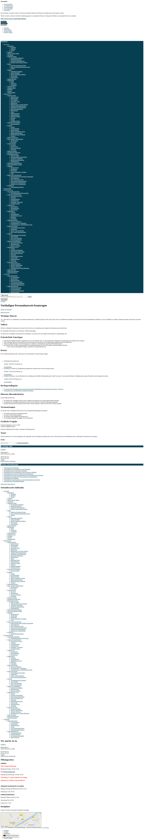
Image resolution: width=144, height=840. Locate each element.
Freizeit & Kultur (8, 190)
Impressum (7, 833)
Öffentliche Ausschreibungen (18, 107)
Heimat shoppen (15, 292)
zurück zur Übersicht (6, 309)
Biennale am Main (15, 245)
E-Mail (2, 460)
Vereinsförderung (15, 199)
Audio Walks (14, 257)
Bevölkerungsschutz (12, 154)
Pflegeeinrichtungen (12, 137)
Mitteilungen (14, 103)
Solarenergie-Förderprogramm (19, 181)
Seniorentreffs (14, 236)
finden (29, 296)
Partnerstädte (10, 80)
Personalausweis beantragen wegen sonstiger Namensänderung (20, 477)
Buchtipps (13, 217)
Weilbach (13, 49)
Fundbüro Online (15, 121)
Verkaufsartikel (11, 92)
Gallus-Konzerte (11, 269)
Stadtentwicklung (11, 56)
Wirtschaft (13, 149)
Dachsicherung (15, 167)
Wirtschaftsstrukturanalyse (17, 284)
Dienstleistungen (15, 115)
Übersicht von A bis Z (16, 196)
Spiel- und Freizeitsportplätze (18, 232)
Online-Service (15, 97)
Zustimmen (4, 23)
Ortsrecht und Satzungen (13, 122)
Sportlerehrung (14, 200)
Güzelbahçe (14, 85)
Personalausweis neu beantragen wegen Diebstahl (17, 469)
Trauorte (9, 91)
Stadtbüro (3, 449)
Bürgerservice (7, 94)
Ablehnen (3, 21)
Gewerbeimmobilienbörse (17, 283)
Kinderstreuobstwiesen (17, 256)
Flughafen (10, 166)
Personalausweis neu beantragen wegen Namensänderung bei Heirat (22, 480)
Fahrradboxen (14, 77)
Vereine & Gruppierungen (14, 194)
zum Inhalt (7, 10)
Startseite (6, 28)
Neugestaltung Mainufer (17, 58)
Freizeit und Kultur (16, 148)
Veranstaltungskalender (13, 191)
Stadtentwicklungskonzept (17, 61)
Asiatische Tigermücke (17, 158)
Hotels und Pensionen (13, 271)
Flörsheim (13, 47)
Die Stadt (6, 44)
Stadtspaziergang (11, 79)
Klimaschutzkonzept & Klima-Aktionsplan (22, 176)
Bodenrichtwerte (15, 280)
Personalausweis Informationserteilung (14, 481)
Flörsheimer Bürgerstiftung (14, 163)
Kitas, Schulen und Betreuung (15, 139)
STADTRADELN (12, 272)
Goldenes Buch (11, 88)
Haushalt (13, 118)
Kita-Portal (13, 142)
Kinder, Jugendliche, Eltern (18, 131)
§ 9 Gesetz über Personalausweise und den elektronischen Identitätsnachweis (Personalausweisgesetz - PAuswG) (33, 389)
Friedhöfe (9, 89)
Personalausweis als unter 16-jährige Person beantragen (18, 474)
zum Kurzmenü (8, 4)
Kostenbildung (8, 367)
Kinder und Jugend (12, 226)
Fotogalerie (14, 218)
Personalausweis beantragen (11, 468)
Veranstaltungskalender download (19, 193)
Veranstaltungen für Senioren (18, 235)
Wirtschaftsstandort (12, 275)
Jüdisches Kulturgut (12, 220)
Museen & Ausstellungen (14, 241)
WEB (2, 461)
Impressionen (14, 209)
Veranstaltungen (15, 178)
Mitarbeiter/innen (15, 113)
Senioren (13, 136)
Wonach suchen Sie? (6, 296)
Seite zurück (4, 484)
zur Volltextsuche (8, 5)
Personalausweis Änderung (11, 478)
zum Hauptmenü (8, 7)
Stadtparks (13, 254)
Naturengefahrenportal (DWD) (19, 157)
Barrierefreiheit (8, 31)
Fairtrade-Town (11, 86)
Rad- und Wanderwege (17, 253)
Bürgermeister (14, 110)
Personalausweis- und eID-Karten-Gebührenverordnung (19, 390)
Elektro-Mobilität (15, 73)
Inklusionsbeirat (15, 130)
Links (12, 173)
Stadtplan (9, 52)
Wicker (12, 50)
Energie (13, 127)
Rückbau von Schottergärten (18, 184)
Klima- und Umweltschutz (14, 175)
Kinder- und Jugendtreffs (17, 230)
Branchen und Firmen (16, 281)
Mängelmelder (14, 98)
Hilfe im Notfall (15, 155)
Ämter (12, 112)
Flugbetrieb (14, 170)
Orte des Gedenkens (16, 221)
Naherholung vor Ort (12, 247)
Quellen (13, 248)
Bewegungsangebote (16, 239)
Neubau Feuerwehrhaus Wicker (19, 62)
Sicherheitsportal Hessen (17, 187)
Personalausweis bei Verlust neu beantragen (15, 471)
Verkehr (9, 70)
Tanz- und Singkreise (16, 238)
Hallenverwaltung (15, 116)
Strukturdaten (14, 278)
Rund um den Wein (12, 262)
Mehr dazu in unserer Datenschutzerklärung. (13, 18)
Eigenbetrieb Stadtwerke (13, 152)
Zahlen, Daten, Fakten (13, 53)
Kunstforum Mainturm (16, 242)
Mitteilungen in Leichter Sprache (19, 104)
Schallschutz (14, 169)
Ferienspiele (14, 229)
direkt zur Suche (5, 312)
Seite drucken (11, 484)
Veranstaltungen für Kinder (18, 227)
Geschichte (10, 55)
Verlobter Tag (10, 205)
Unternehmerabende (16, 287)
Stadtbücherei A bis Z (16, 215)
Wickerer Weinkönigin (16, 265)
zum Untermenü (8, 8)
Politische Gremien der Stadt (18, 65)
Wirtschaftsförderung (12, 286)
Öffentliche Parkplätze (16, 71)
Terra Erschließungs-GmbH (14, 164)
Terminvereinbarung (9, 772)
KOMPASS (10, 185)
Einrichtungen (14, 140)
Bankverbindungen (16, 566)
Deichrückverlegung (16, 59)
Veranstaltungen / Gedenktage (18, 223)
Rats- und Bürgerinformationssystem (20, 67)
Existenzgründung (15, 289)
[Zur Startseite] (8, 40)
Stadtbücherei (10, 211)
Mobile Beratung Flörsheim (18, 134)
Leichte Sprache (11, 143)
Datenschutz (7, 29)
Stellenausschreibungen (17, 109)
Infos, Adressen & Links (17, 179)
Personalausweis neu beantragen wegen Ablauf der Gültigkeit (20, 472)
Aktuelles (13, 197)
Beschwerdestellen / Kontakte (18, 172)
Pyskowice (13, 83)
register (12, 727)
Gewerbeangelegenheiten (17, 290)
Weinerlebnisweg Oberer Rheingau (20, 268)
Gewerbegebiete (15, 277)
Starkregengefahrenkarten (17, 160)
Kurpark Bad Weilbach (17, 250)
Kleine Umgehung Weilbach (18, 74)
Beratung (9, 125)
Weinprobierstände (15, 263)
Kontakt (6, 832)
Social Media (14, 100)
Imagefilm (13, 260)
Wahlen (13, 68)
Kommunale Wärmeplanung (18, 182)
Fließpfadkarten (15, 161)
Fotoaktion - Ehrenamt (16, 202)
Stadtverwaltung (11, 95)
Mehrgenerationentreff (16, 133)
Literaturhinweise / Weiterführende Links (21, 224)
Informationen (14, 206)
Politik (9, 64)
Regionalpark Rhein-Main (17, 251)
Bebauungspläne (15, 124)
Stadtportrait (10, 46)
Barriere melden (8, 32)
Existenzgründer (15, 128)
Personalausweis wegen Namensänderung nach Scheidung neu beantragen (23, 475)
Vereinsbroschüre (15, 203)
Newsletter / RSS (15, 101)
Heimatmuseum (15, 244)
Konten (13, 119)
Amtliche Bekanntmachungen (18, 106)
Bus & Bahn (14, 76)
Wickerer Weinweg (16, 266)
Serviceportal (7, 188)
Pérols (12, 82)
